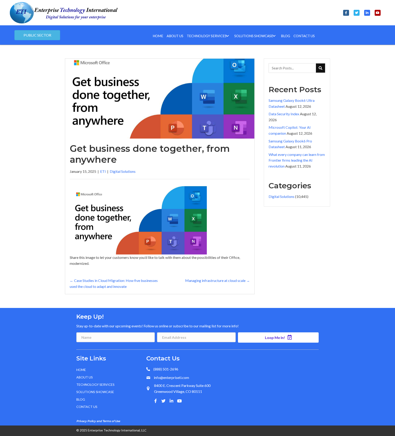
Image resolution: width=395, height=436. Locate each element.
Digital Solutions (123, 171)
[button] (346, 13)
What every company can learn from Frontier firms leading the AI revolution (297, 160)
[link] (158, 35)
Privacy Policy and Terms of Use (98, 421)
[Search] (320, 68)
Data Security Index (284, 114)
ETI (103, 171)
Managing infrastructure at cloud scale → (217, 280)
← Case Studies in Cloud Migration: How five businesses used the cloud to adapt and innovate (114, 283)
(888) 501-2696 (165, 369)
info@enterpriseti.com (171, 377)
